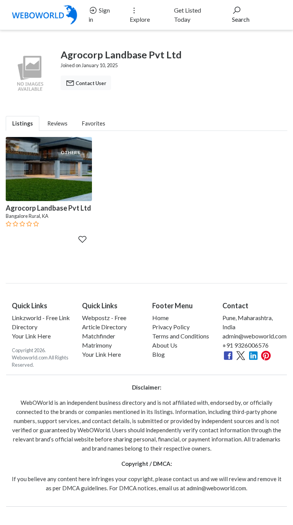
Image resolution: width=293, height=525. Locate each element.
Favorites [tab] (93, 123)
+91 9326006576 (245, 345)
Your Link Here (31, 336)
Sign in (99, 14)
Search (241, 19)
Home (160, 317)
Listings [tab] (22, 123)
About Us (164, 345)
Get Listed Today (187, 14)
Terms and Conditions (180, 336)
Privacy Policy (171, 326)
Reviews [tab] (57, 123)
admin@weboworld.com (254, 336)
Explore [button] (140, 19)
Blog (158, 354)
